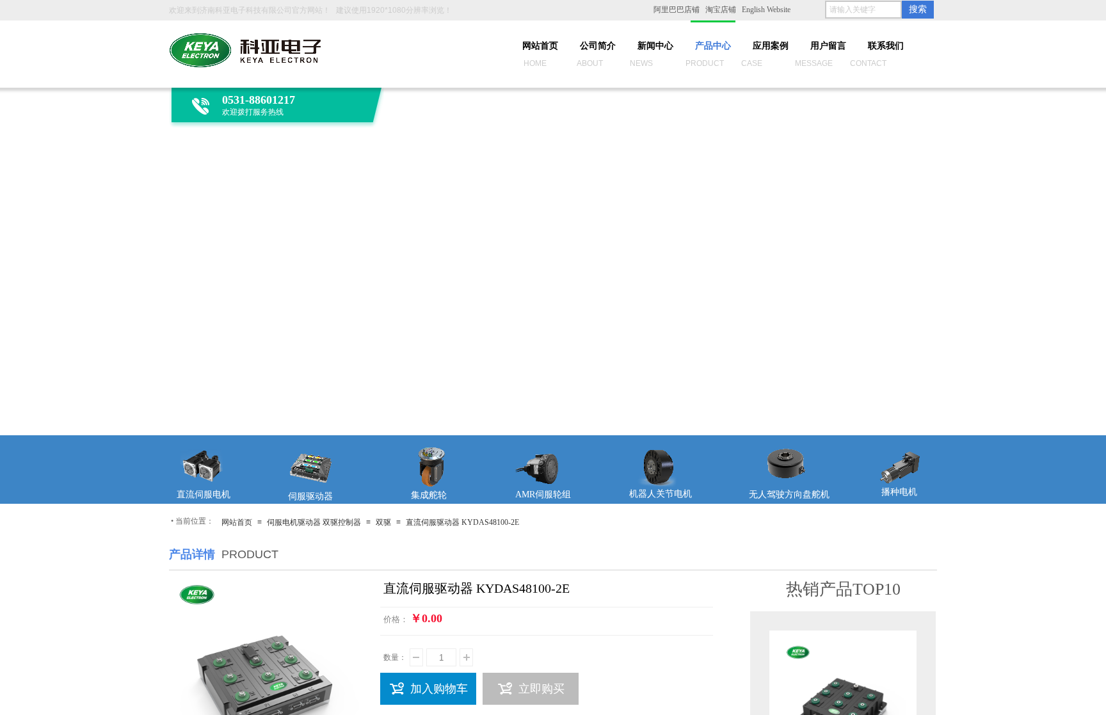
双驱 (383, 522)
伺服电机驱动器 (294, 522)
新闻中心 (655, 46)
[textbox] (863, 10)
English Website (766, 9)
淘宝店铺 (720, 9)
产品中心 (713, 46)
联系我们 (886, 46)
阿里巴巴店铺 (676, 9)
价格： (395, 619)
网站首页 (540, 46)
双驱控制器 (342, 522)
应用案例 (771, 46)
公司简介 (598, 46)
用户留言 (828, 46)
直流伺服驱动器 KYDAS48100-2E (462, 522)
